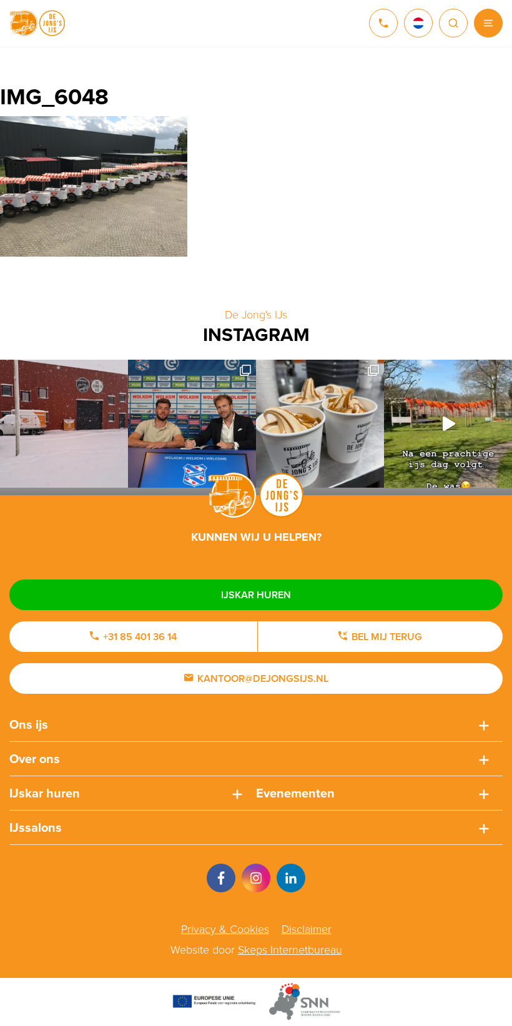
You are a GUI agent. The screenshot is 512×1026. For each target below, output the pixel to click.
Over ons (34, 758)
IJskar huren (256, 595)
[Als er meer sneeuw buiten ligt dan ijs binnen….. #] (64, 424)
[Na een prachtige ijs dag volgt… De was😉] (448, 424)
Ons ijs (28, 724)
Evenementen (295, 793)
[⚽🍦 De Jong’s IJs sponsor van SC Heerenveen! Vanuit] (192, 424)
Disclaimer (307, 929)
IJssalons (35, 827)
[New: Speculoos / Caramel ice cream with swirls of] (320, 424)
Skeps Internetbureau (290, 950)
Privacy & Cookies (225, 929)
